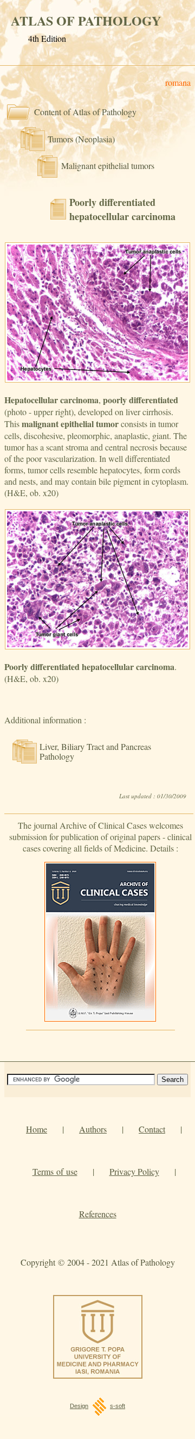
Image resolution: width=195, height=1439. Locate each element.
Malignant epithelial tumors (107, 165)
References (97, 1213)
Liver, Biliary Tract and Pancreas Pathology (95, 751)
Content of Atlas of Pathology (85, 111)
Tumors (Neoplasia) (81, 139)
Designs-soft (97, 1406)
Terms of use (54, 1171)
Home (36, 1129)
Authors (93, 1129)
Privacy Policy (134, 1171)
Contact (152, 1129)
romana (178, 82)
